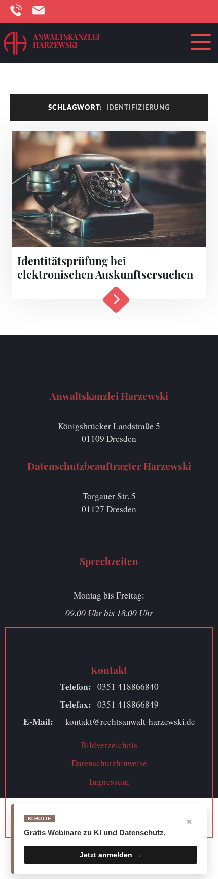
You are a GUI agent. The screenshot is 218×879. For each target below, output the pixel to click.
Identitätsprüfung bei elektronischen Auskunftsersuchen (105, 268)
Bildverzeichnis (109, 745)
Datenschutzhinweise (109, 763)
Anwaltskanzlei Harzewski (66, 40)
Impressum (109, 781)
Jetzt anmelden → (110, 855)
